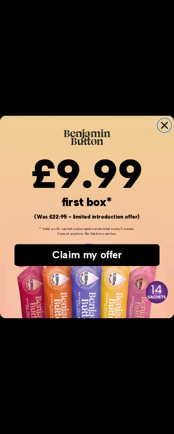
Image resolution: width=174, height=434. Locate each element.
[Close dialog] (164, 125)
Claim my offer (86, 255)
